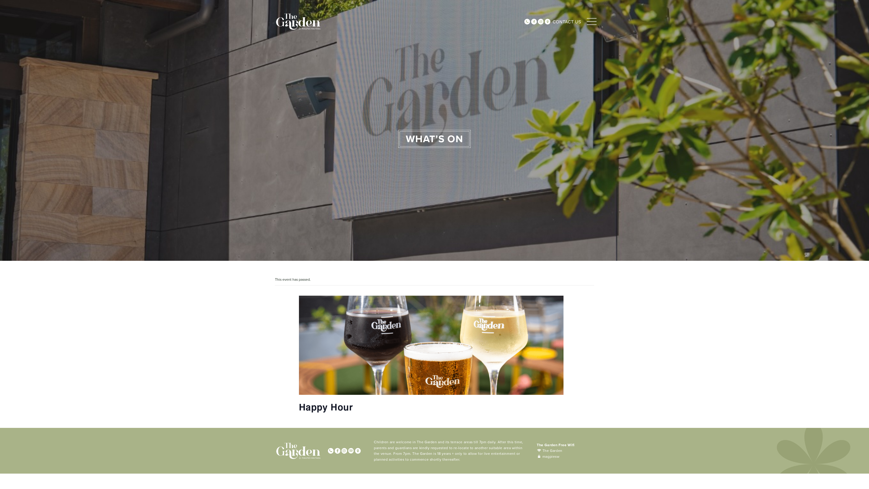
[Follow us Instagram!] (541, 21)
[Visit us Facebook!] (534, 21)
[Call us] (527, 21)
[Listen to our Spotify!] (351, 451)
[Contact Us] (547, 21)
